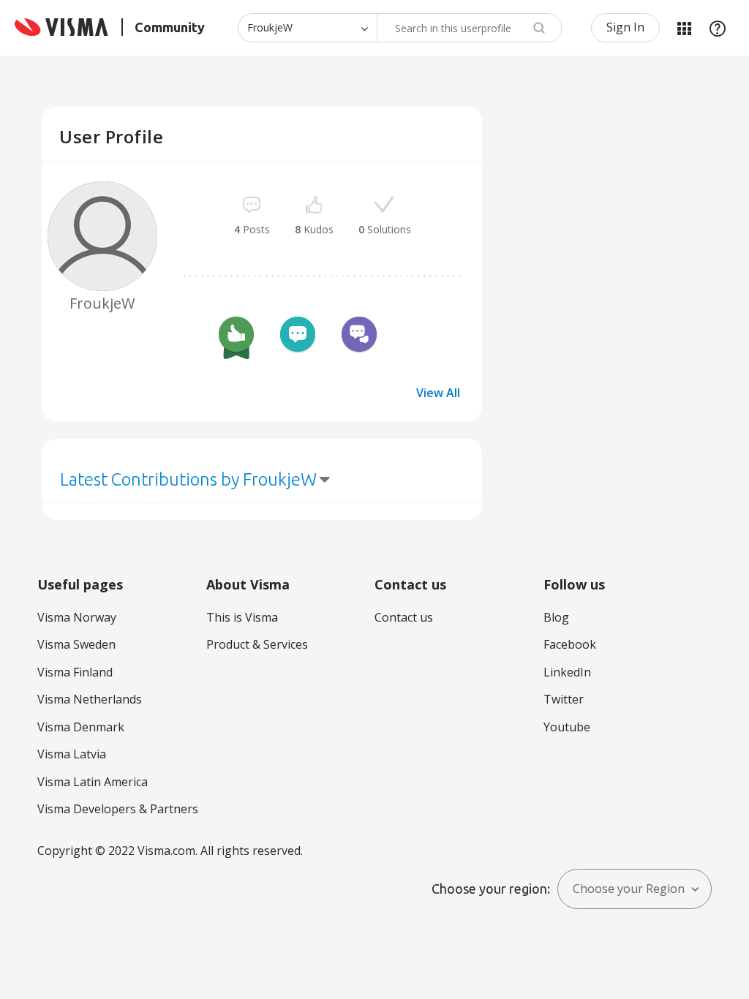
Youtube (566, 727)
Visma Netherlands (89, 699)
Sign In (625, 27)
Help (717, 28)
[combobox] (469, 27)
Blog (556, 617)
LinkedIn (567, 672)
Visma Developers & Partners (117, 809)
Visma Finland (75, 672)
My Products (684, 28)
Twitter (563, 699)
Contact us (403, 617)
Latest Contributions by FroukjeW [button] (188, 479)
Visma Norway (76, 617)
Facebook (569, 644)
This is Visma (242, 617)
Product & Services (257, 644)
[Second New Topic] (297, 336)
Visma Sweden (76, 644)
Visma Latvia (71, 754)
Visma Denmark (80, 727)
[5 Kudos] (236, 336)
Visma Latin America (92, 782)
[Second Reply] (359, 336)
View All (438, 393)
